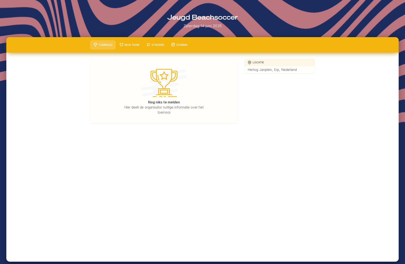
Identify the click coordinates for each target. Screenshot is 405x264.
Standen (158, 44)
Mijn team (132, 44)
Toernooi (105, 44)
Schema (182, 44)
